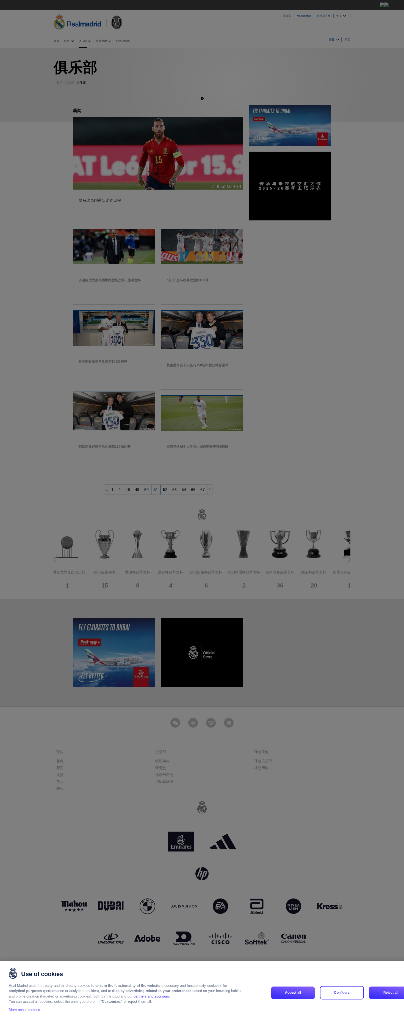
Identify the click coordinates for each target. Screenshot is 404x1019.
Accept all (293, 993)
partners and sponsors (151, 996)
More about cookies (24, 1010)
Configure (342, 993)
